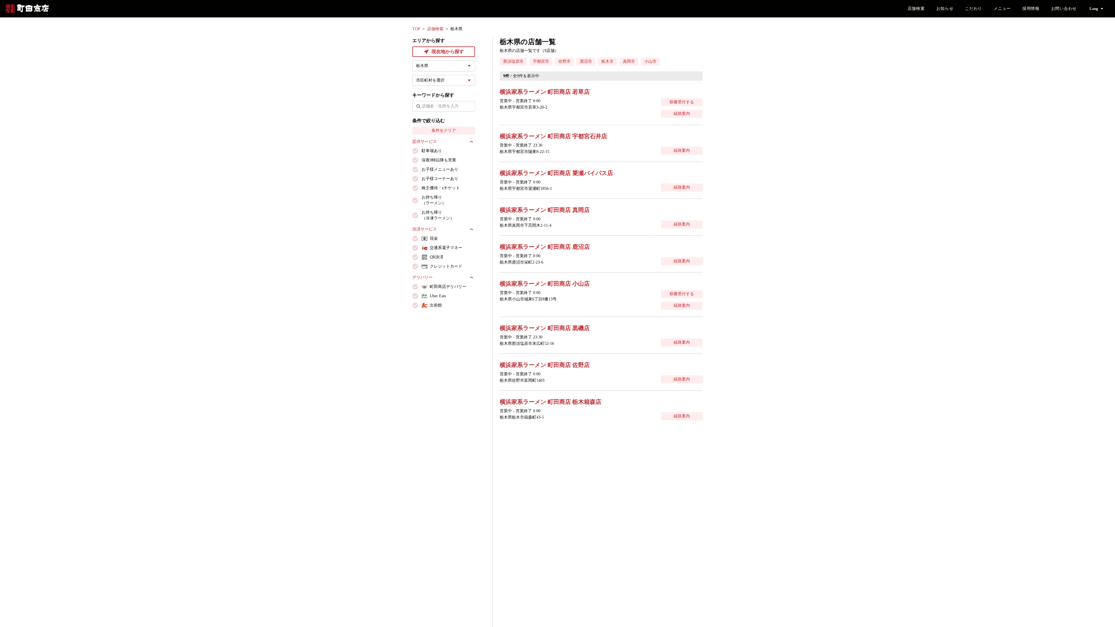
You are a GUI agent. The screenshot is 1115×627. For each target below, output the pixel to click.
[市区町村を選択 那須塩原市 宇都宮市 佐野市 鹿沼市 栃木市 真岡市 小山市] (443, 80)
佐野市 (564, 61)
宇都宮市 (541, 61)
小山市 (650, 61)
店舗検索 (916, 8)
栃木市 (607, 61)
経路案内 (682, 113)
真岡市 (629, 61)
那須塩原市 (513, 61)
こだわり (973, 8)
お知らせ (945, 8)
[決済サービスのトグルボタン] (471, 229)
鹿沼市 (586, 61)
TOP (416, 29)
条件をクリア (443, 130)
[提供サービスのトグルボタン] (471, 141)
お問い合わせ (1064, 8)
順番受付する (682, 102)
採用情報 (1031, 8)
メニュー (1002, 8)
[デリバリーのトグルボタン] (471, 277)
